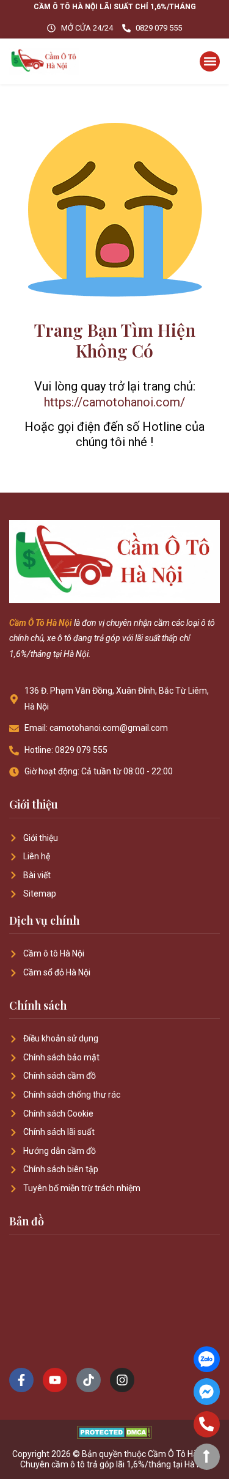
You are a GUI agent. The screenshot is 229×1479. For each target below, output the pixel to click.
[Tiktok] (88, 1380)
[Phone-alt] (207, 1424)
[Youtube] (55, 1380)
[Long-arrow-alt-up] (207, 1457)
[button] (210, 61)
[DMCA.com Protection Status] (114, 1435)
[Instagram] (122, 1380)
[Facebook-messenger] (207, 1391)
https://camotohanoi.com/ (114, 402)
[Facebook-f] (21, 1380)
